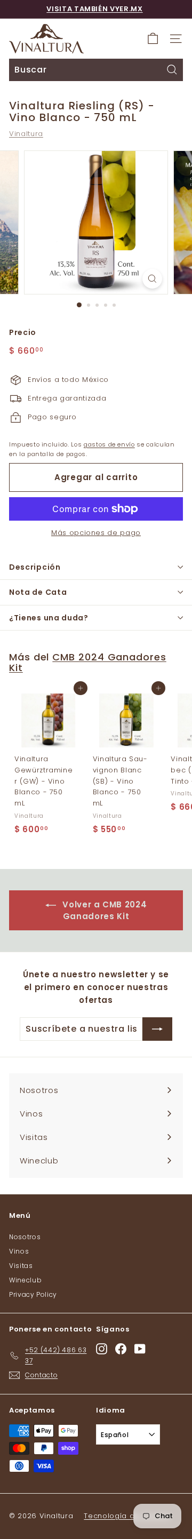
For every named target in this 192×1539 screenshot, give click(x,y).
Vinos (19, 1251)
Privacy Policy (33, 1294)
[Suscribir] (157, 1029)
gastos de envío (109, 444)
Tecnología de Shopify (127, 1516)
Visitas (21, 1265)
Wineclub (25, 1280)
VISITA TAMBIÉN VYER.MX (94, 9)
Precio (22, 332)
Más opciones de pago (96, 533)
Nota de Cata (38, 592)
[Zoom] (152, 279)
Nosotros (25, 1236)
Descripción (35, 567)
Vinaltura (26, 134)
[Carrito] (152, 38)
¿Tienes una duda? (49, 617)
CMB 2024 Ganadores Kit (87, 662)
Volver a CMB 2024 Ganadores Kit (103, 910)
